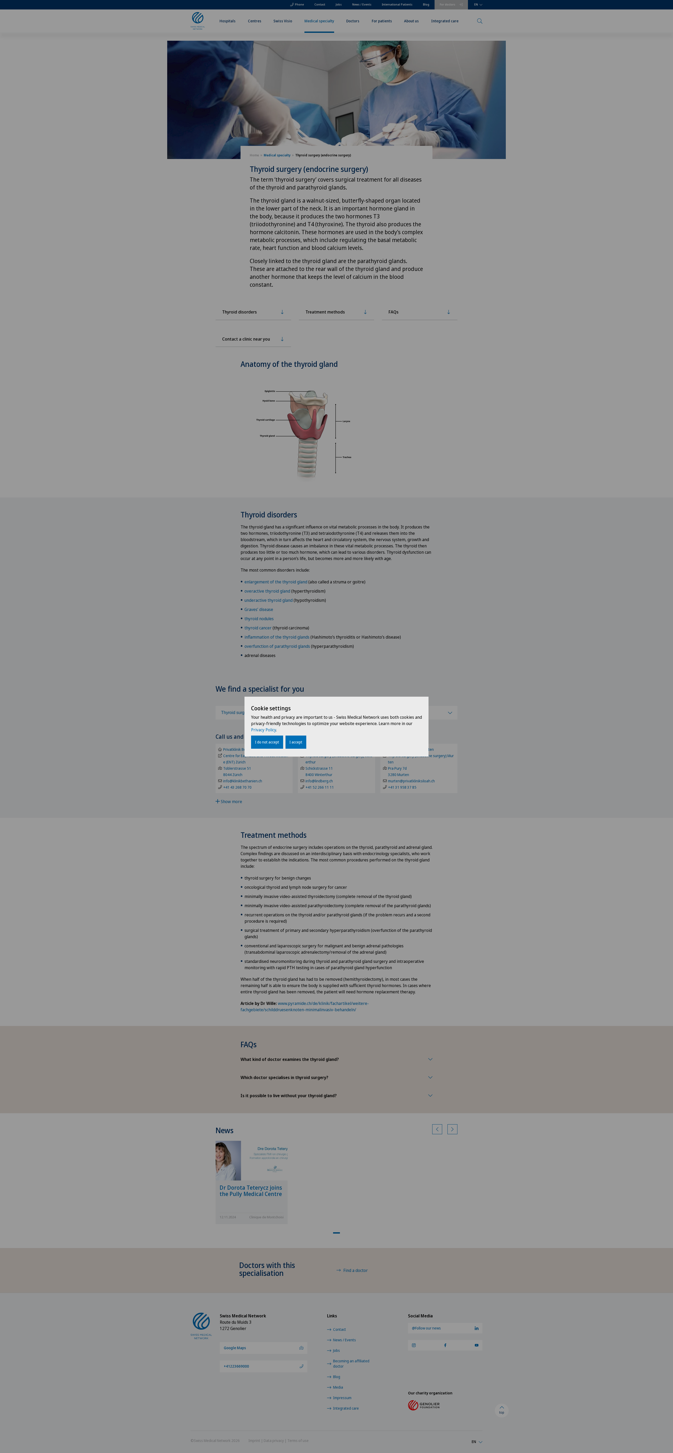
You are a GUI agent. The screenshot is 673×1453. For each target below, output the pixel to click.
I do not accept (267, 742)
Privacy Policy (263, 730)
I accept (295, 742)
